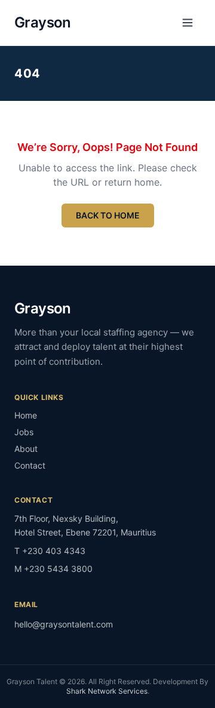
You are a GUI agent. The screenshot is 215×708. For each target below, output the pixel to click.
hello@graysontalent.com (63, 624)
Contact (29, 465)
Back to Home (108, 215)
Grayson (42, 22)
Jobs (23, 432)
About (26, 449)
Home (25, 415)
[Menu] (187, 23)
